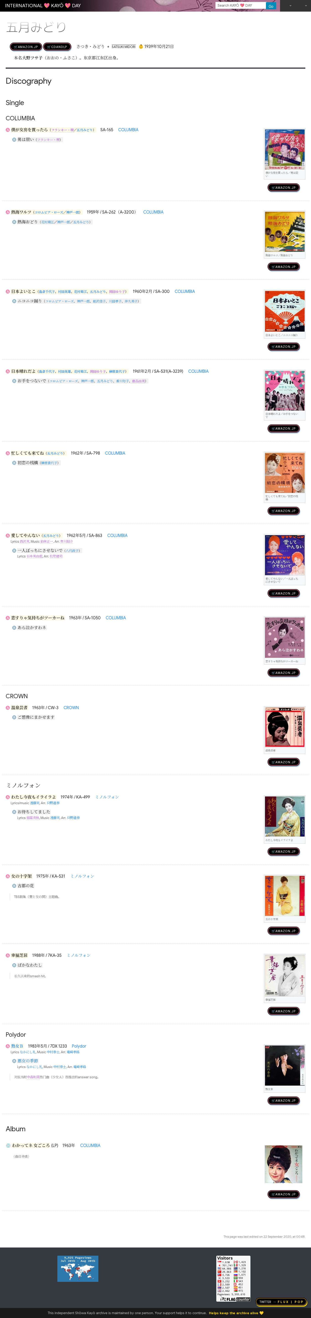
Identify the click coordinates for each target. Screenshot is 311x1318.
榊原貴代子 (117, 372)
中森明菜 (33, 1077)
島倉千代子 (47, 292)
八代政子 (72, 551)
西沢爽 (24, 541)
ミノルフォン (107, 797)
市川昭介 (66, 541)
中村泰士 (53, 1052)
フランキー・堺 (62, 130)
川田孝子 (115, 301)
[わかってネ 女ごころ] (283, 1164)
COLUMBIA (128, 129)
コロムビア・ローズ (49, 212)
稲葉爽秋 (32, 818)
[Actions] (303, 18)
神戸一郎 (72, 212)
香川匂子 (122, 381)
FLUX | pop (291, 1301)
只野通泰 (53, 803)
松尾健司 (56, 556)
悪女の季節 (28, 1060)
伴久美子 (131, 301)
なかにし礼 (28, 1052)
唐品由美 (138, 381)
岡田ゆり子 (117, 292)
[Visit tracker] (77, 1268)
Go (271, 6)
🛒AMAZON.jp (26, 46)
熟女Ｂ (17, 1046)
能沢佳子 (99, 301)
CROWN (71, 707)
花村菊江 (47, 222)
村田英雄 (64, 292)
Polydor (79, 1046)
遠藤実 (34, 803)
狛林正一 (46, 541)
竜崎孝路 (73, 1052)
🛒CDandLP (57, 46)
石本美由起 (34, 556)
